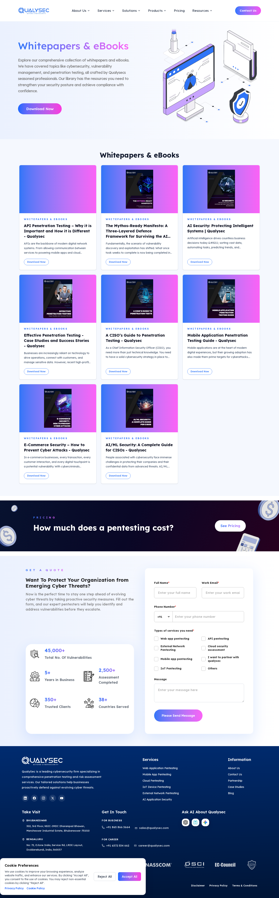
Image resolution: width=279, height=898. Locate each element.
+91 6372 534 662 (117, 845)
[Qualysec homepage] (71, 761)
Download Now (40, 109)
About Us (234, 768)
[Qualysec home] (33, 10)
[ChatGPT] (185, 822)
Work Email (210, 583)
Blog (231, 793)
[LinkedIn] (25, 798)
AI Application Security (157, 799)
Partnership (235, 780)
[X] (52, 798)
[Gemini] (205, 822)
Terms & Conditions (244, 885)
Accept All (129, 876)
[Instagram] (43, 798)
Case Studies (236, 787)
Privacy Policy (218, 885)
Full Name (161, 583)
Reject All (105, 876)
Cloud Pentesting (153, 780)
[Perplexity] (195, 822)
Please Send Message (178, 715)
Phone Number (165, 606)
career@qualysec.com (154, 845)
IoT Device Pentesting (157, 787)
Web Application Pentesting (160, 768)
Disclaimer (198, 885)
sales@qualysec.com (154, 828)
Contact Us (248, 10)
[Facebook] (34, 798)
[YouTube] (61, 798)
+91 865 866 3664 (118, 827)
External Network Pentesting (161, 793)
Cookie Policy (36, 888)
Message (160, 679)
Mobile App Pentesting (157, 774)
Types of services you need (174, 630)
